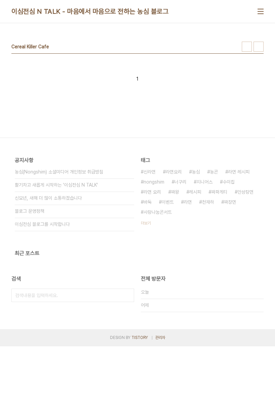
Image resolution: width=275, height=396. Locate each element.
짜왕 (175, 192)
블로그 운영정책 (29, 211)
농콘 (214, 172)
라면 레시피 (239, 172)
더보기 (146, 223)
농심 (196, 172)
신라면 (150, 172)
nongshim (154, 182)
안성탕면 (245, 192)
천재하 (208, 202)
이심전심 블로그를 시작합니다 (42, 224)
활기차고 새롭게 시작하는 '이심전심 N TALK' (56, 185)
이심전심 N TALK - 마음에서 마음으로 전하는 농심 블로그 (89, 11)
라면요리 (174, 172)
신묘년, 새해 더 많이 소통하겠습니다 (48, 198)
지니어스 (205, 182)
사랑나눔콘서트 (158, 212)
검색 (127, 295)
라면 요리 (152, 192)
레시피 (195, 192)
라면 (188, 202)
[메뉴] (261, 11)
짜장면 (230, 202)
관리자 (160, 337)
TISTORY (139, 337)
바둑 (148, 202)
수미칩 (229, 182)
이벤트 (168, 202)
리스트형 (259, 47)
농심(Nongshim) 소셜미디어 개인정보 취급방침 (59, 172)
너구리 (180, 182)
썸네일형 (247, 47)
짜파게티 (219, 192)
